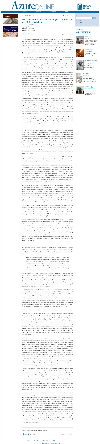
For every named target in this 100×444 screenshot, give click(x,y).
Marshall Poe (86, 75)
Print (26, 34)
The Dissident (86, 73)
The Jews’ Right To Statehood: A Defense (90, 87)
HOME (24, 12)
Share (68, 15)
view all (70, 34)
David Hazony (33, 24)
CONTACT (53, 12)
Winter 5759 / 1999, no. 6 (28, 15)
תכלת (66, 12)
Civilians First (88, 36)
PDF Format (32, 34)
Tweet (64, 15)
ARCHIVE (38, 12)
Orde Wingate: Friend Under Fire (90, 61)
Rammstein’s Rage (89, 49)
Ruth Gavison (88, 89)
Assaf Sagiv (87, 38)
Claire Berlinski (88, 51)
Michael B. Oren (88, 63)
